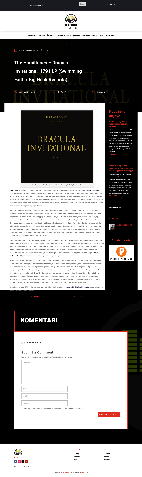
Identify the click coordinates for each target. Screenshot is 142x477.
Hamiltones (14, 190)
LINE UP (95, 35)
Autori (106, 457)
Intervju (86, 35)
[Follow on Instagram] (110, 4)
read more (113, 154)
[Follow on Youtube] (114, 4)
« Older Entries (115, 207)
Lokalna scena (64, 35)
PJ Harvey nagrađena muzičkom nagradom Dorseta (118, 123)
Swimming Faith (68, 287)
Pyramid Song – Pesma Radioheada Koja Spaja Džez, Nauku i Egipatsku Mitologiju (121, 168)
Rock (39, 50)
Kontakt (110, 35)
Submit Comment (108, 414)
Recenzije (31, 50)
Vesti (102, 35)
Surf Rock (45, 50)
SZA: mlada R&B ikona (37, 6)
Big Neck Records (82, 287)
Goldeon (66, 472)
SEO (82, 472)
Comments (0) (102, 92)
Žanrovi (50, 35)
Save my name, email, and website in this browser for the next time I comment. (53, 409)
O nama (42, 35)
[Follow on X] (107, 4)
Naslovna (32, 35)
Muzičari (76, 35)
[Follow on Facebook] (103, 4)
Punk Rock (23, 50)
